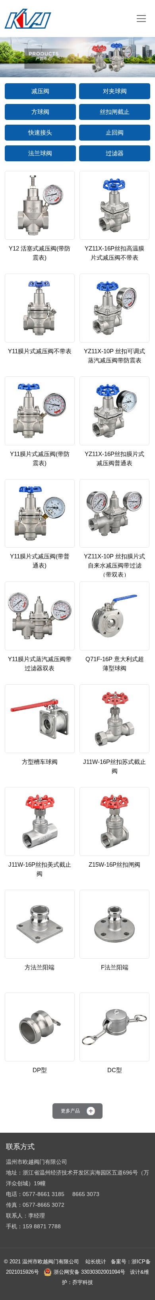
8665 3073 (85, 1194)
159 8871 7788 (42, 1226)
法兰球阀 (40, 153)
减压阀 (40, 91)
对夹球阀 (115, 91)
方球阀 (40, 111)
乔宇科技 (82, 1282)
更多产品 (70, 1111)
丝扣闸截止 (115, 111)
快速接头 (40, 132)
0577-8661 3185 (43, 1194)
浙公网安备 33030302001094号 (89, 1272)
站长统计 (95, 1262)
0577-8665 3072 (43, 1205)
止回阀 (115, 132)
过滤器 (115, 153)
